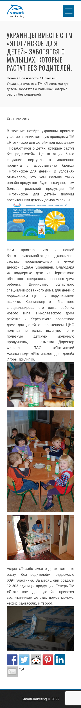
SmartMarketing (34, 699)
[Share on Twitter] (24, 659)
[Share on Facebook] (12, 659)
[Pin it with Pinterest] (48, 659)
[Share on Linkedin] (59, 659)
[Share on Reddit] (36, 659)
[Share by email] (12, 671)
